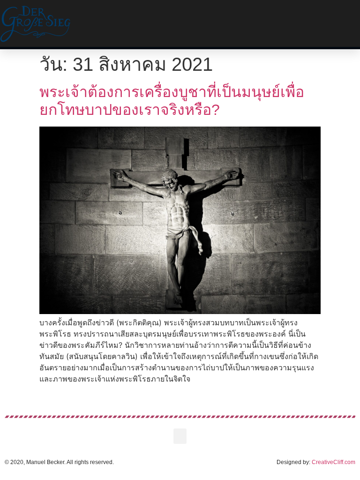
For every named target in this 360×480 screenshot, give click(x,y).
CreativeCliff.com (333, 462)
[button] (234, 23)
